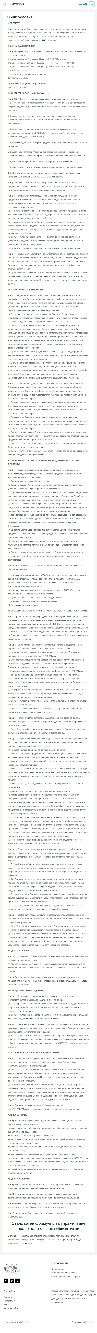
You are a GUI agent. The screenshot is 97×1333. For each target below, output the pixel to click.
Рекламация (9, 1301)
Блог (6, 1304)
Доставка (8, 1297)
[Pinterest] (17, 1281)
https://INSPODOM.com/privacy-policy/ (42, 1018)
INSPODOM (16, 4)
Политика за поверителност (64, 1272)
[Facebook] (6, 1281)
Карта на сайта (11, 1308)
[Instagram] (12, 1281)
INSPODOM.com (49, 40)
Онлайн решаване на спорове (65, 1276)
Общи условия (58, 1269)
